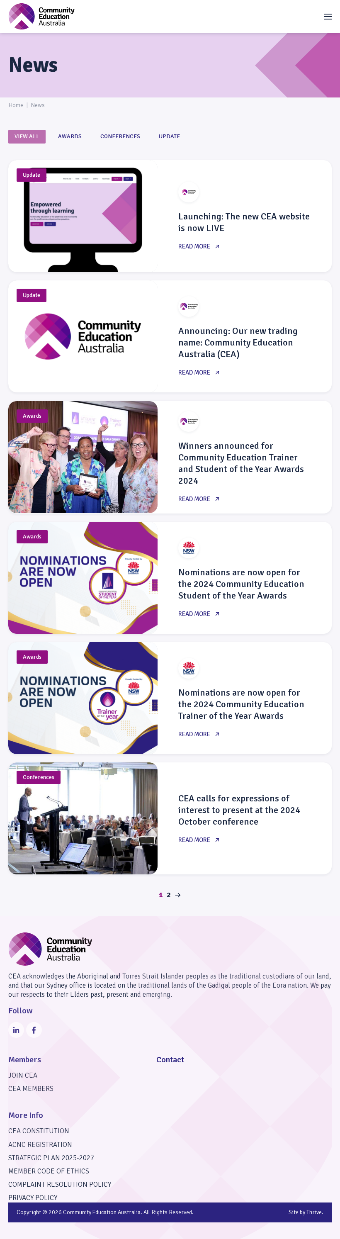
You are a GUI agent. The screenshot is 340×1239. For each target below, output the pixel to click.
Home (15, 105)
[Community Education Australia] (41, 16)
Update (169, 136)
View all (27, 136)
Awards (70, 136)
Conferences (120, 136)
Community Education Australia (102, 1212)
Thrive (314, 1212)
